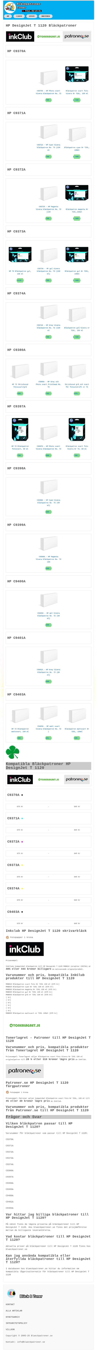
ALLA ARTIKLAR (14, 1311)
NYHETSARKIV (13, 1317)
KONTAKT (10, 1304)
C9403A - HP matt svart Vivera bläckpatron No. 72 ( (48, 732)
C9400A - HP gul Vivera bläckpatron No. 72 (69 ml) (48, 619)
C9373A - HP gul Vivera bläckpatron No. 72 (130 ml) (48, 274)
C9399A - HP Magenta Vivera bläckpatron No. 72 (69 (48, 562)
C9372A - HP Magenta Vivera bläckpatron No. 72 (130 (48, 212)
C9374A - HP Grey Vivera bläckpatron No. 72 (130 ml (48, 331)
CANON (19, 16)
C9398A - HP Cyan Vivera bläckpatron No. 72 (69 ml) (48, 506)
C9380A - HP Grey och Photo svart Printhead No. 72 (48, 388)
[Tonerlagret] (48, 36)
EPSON (31, 16)
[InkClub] (20, 36)
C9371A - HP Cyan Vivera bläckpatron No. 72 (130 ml (48, 151)
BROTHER (46, 16)
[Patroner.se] (77, 36)
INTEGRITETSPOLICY (16, 1323)
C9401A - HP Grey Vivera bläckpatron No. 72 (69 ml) (48, 675)
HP (8, 16)
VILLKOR (10, 1329)
